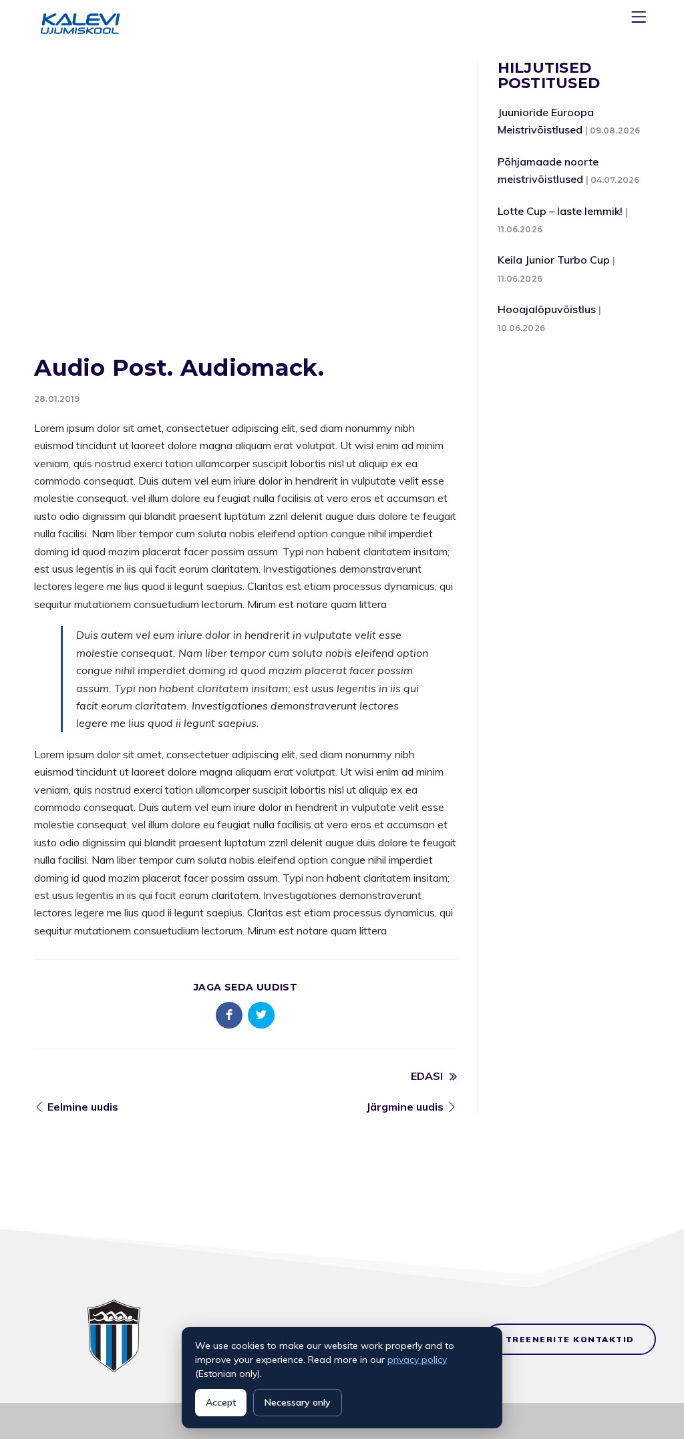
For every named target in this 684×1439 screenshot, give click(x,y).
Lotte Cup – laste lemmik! (560, 211)
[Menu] (640, 19)
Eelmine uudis (82, 1106)
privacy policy (417, 1360)
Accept (221, 1402)
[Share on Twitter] (261, 1015)
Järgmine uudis (405, 1106)
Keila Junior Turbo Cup (554, 259)
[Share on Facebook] (229, 1015)
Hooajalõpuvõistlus (547, 309)
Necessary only (298, 1402)
